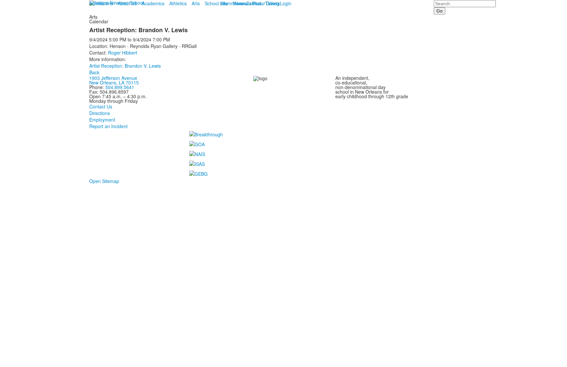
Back (94, 72)
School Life (216, 3)
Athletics (178, 3)
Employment (102, 119)
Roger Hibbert (122, 52)
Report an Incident (108, 126)
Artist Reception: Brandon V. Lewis (125, 65)
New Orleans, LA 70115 (114, 82)
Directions (99, 113)
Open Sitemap (104, 181)
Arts (196, 3)
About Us (127, 3)
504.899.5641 (119, 87)
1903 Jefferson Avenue (113, 78)
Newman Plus (247, 3)
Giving (272, 3)
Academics (153, 3)
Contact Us (100, 106)
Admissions (101, 3)
